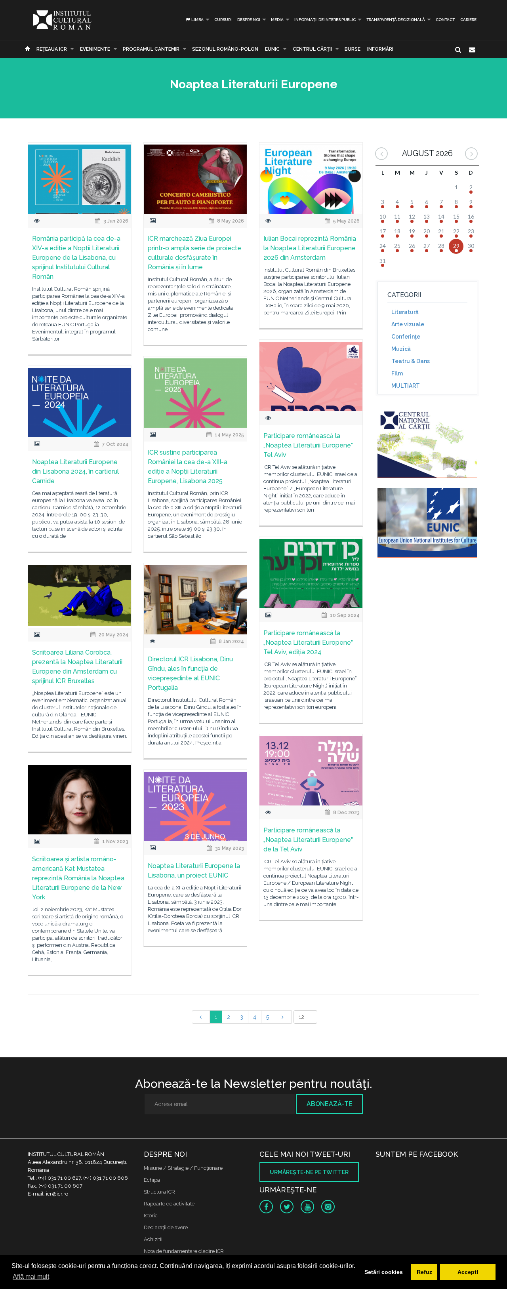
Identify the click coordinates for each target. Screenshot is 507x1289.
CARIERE (468, 19)
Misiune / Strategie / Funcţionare (183, 1168)
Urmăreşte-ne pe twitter (309, 1172)
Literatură (405, 312)
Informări (380, 49)
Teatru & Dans (410, 361)
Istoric (151, 1216)
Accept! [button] (467, 1272)
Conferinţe (405, 336)
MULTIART (405, 386)
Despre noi (248, 19)
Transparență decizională (395, 19)
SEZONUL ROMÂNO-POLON (225, 49)
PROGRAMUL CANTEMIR (151, 49)
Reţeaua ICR (51, 49)
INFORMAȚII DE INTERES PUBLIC (325, 19)
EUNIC (272, 49)
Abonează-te (330, 1104)
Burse (352, 49)
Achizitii (153, 1239)
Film (397, 373)
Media (277, 19)
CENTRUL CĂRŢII (312, 49)
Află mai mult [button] (31, 1276)
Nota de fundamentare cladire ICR (184, 1251)
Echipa (152, 1180)
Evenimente (95, 49)
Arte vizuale (407, 324)
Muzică (401, 349)
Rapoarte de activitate (169, 1204)
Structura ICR (159, 1192)
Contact (445, 19)
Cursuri (223, 19)
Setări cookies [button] (383, 1272)
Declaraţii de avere (166, 1227)
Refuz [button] (424, 1272)
